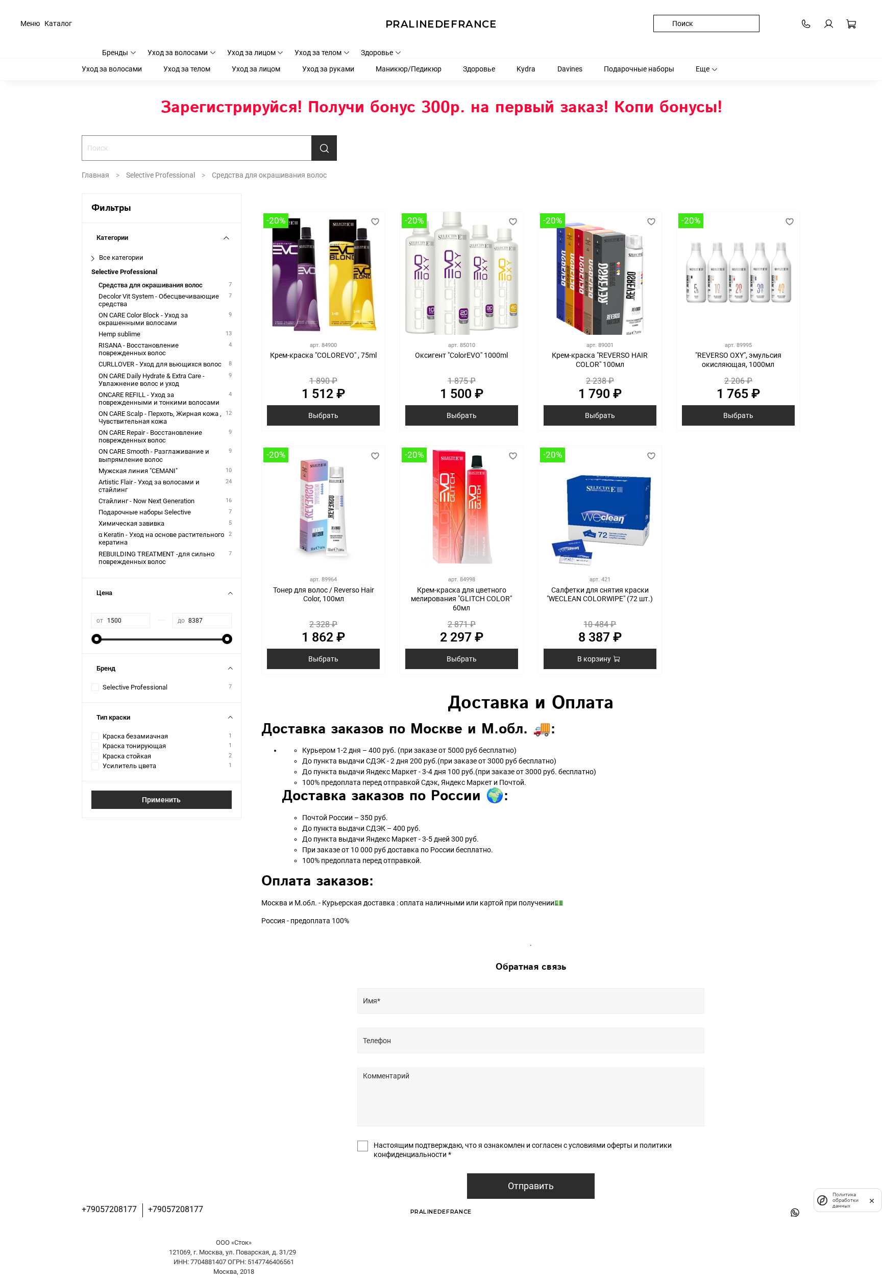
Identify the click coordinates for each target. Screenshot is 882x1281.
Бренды (115, 52)
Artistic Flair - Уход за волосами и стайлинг (149, 486)
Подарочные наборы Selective (145, 512)
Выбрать (323, 415)
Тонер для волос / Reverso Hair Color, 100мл (323, 594)
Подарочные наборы (639, 69)
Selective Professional (160, 175)
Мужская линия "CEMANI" (138, 471)
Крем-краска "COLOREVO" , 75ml (323, 355)
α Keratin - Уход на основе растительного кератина (161, 538)
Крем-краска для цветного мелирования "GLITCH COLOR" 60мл (461, 599)
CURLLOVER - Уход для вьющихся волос (160, 364)
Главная (95, 175)
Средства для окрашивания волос (151, 285)
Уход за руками (328, 69)
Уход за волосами (178, 52)
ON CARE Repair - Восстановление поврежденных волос (150, 436)
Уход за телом (318, 52)
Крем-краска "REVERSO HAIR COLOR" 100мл (600, 359)
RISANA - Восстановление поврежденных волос (139, 349)
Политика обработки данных (845, 1200)
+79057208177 (109, 1209)
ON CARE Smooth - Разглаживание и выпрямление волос (154, 455)
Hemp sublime (119, 334)
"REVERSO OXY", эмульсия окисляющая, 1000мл (738, 359)
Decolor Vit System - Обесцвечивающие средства (159, 300)
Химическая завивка (131, 523)
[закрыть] (872, 1200)
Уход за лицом (251, 52)
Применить (161, 800)
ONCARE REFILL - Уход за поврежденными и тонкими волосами (159, 398)
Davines (569, 69)
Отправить (531, 1186)
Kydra (526, 69)
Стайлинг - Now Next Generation (146, 501)
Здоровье (377, 52)
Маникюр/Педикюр (409, 69)
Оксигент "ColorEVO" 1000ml (461, 355)
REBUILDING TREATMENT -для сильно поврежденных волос (156, 557)
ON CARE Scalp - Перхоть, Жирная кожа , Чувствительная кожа (160, 417)
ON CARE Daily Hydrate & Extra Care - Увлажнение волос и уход (152, 379)
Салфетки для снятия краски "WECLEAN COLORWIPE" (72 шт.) (600, 594)
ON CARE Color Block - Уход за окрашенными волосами (143, 319)
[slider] (96, 639)
